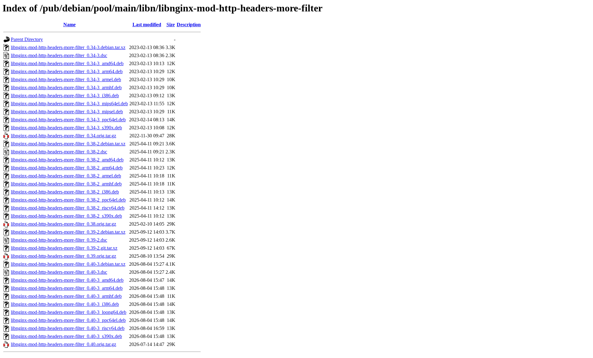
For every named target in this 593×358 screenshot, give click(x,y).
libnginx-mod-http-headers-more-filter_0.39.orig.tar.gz (63, 256)
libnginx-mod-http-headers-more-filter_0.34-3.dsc (59, 55)
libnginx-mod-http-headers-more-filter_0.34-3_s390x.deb (66, 127)
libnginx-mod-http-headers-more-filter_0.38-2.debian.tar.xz (68, 143)
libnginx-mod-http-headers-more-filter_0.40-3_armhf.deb (66, 296)
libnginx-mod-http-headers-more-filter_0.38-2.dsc (59, 151)
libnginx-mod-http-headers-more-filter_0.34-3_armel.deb (66, 79)
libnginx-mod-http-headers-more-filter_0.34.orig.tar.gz (63, 135)
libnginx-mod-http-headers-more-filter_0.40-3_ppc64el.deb (68, 320)
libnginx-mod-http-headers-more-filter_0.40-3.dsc (59, 272)
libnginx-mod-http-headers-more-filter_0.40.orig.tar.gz (63, 344)
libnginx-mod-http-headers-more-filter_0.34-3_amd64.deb (67, 63)
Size (170, 24)
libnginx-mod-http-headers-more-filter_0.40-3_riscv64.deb (67, 328)
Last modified (146, 24)
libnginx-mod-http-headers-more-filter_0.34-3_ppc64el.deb (68, 119)
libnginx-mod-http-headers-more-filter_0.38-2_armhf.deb (66, 183)
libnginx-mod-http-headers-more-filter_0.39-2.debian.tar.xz (68, 232)
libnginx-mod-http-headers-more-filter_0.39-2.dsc (59, 240)
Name (69, 24)
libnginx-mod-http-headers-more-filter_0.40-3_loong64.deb (68, 312)
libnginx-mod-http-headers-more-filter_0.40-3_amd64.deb (67, 280)
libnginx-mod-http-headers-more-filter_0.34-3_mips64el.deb (69, 103)
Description (189, 24)
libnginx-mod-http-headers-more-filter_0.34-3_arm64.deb (67, 71)
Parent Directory (27, 39)
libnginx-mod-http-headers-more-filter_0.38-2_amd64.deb (67, 159)
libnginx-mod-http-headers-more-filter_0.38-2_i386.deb (65, 191)
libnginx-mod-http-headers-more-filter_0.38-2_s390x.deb (66, 216)
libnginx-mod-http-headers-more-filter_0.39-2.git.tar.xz (64, 248)
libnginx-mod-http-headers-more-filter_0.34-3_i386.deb (65, 95)
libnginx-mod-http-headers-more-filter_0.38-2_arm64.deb (67, 167)
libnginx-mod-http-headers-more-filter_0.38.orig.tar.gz (63, 224)
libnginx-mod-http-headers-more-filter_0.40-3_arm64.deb (67, 288)
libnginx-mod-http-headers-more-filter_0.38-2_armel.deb (66, 175)
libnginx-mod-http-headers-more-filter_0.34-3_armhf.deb (66, 87)
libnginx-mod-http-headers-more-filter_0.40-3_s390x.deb (66, 336)
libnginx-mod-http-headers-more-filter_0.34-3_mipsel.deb (67, 111)
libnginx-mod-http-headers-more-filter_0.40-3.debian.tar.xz (68, 264)
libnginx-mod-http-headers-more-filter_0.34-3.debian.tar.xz (68, 47)
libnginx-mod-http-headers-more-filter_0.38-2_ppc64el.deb (68, 199)
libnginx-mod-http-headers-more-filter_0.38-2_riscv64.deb (67, 207)
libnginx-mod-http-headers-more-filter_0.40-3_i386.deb (65, 304)
